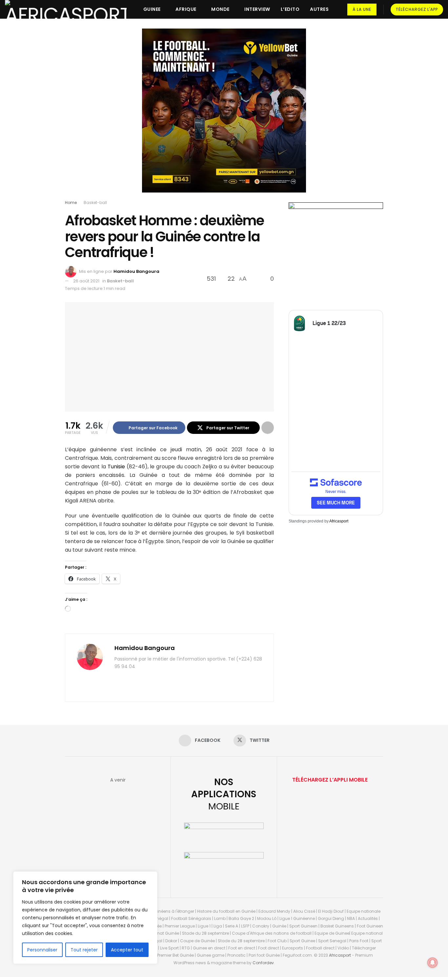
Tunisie (116, 466)
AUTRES (319, 9)
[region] (85, 917)
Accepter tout (127, 949)
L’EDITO (290, 9)
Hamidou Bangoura (136, 271)
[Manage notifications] (432, 962)
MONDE (220, 9)
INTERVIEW (257, 9)
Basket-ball (95, 202)
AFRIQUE (185, 9)
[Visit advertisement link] (224, 115)
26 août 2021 (86, 281)
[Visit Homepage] (66, 9)
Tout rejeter (84, 949)
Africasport (338, 521)
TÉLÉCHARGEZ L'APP (417, 9)
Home (71, 202)
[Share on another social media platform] (267, 427)
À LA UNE (362, 9)
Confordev (263, 963)
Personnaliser (42, 949)
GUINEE (152, 9)
